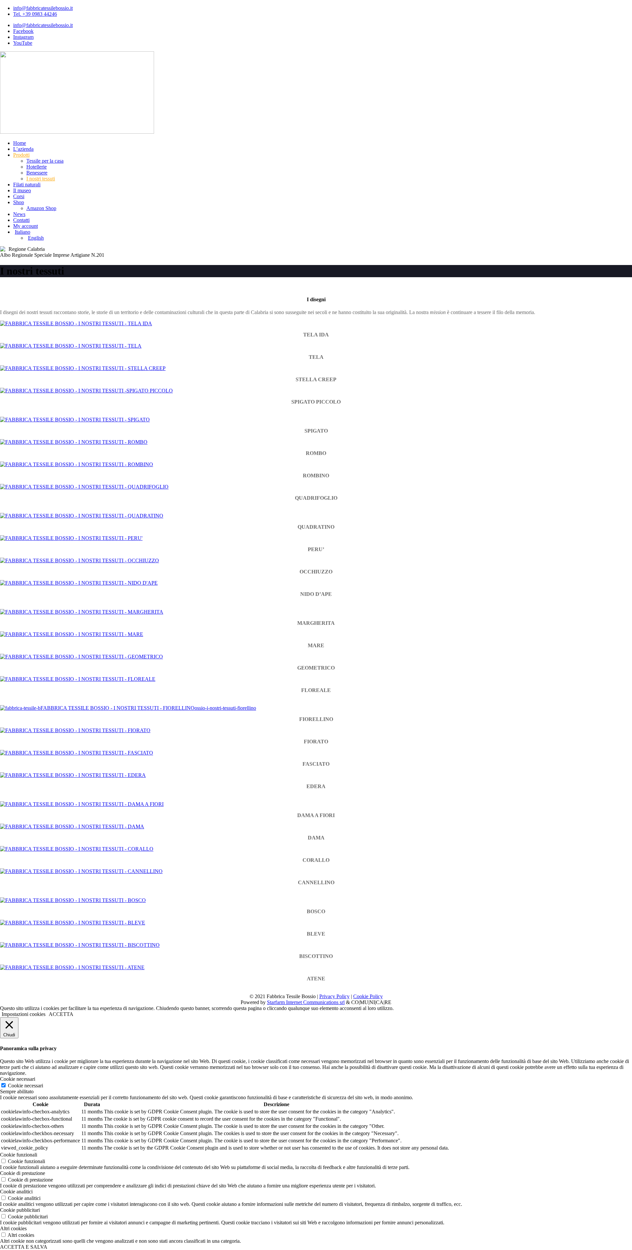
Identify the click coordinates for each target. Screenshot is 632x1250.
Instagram (23, 37)
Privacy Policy (334, 996)
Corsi (18, 196)
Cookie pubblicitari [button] (20, 1210)
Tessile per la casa (45, 161)
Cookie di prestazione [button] (22, 1173)
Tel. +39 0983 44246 (35, 14)
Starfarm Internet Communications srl (306, 1002)
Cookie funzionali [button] (18, 1154)
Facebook (23, 31)
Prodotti (21, 155)
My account (25, 226)
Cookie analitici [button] (16, 1191)
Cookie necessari (25, 1085)
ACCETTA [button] (61, 1014)
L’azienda (23, 149)
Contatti (21, 220)
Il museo (22, 190)
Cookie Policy (368, 996)
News (19, 214)
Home (19, 143)
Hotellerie (36, 167)
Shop (18, 202)
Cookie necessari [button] (17, 1079)
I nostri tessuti (40, 178)
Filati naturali (26, 184)
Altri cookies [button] (13, 1228)
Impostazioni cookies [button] (23, 1014)
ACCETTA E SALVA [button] (23, 1247)
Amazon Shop (41, 208)
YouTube (22, 43)
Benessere (36, 172)
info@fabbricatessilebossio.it (43, 8)
